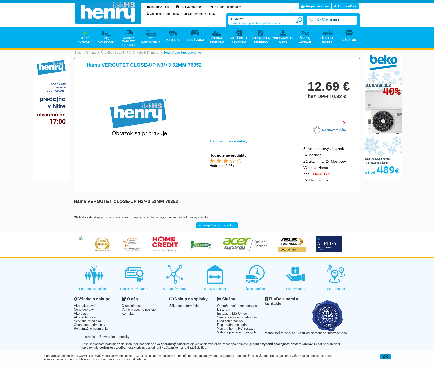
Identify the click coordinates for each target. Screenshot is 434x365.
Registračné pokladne (232, 325)
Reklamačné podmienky (91, 328)
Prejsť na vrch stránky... (219, 225)
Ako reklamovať (85, 317)
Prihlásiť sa (346, 6)
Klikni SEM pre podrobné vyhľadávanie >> (256, 23)
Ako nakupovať (85, 306)
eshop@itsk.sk (160, 7)
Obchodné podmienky (89, 325)
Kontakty (128, 313)
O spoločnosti (132, 306)
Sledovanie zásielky (201, 14)
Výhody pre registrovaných (236, 332)
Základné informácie (184, 306)
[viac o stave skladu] (344, 122)
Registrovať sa (317, 6)
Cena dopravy (84, 309)
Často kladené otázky (164, 14)
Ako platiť (81, 313)
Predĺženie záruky (230, 321)
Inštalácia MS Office (232, 313)
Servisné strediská (87, 321)
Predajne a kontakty (227, 7)
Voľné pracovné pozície (139, 309)
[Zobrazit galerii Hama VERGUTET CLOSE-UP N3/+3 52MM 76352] (138, 153)
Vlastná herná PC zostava (236, 328)
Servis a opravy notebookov (237, 317)
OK (385, 357)
